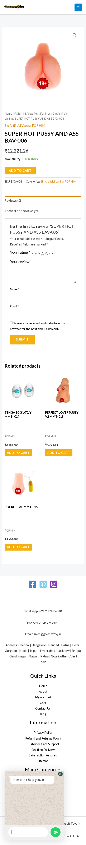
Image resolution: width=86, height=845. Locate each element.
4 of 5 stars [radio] (47, 254)
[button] (74, 35)
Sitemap (43, 761)
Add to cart (20, 170)
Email (14, 306)
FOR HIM (20, 113)
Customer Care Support (43, 744)
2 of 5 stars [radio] (38, 254)
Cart (43, 703)
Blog (43, 714)
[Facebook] (32, 584)
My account (43, 697)
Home (8, 113)
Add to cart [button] (18, 452)
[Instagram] (54, 584)
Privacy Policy (43, 732)
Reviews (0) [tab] (13, 200)
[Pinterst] (43, 584)
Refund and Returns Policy (43, 738)
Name (15, 289)
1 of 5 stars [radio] (34, 254)
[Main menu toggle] (78, 7)
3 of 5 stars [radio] (42, 254)
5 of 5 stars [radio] (51, 254)
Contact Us (43, 708)
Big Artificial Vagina (18, 125)
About (43, 691)
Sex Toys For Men (39, 113)
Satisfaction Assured (43, 755)
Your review (21, 261)
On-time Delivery (43, 749)
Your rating (20, 252)
